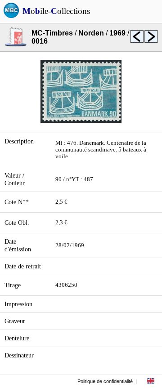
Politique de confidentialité (105, 381)
